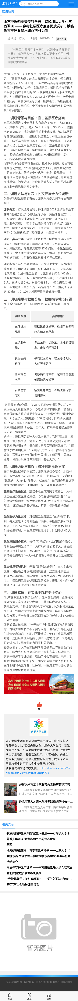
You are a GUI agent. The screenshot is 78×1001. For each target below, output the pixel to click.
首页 (10, 998)
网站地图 (66, 982)
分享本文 (61, 38)
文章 (29, 998)
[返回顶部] (70, 897)
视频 (49, 998)
